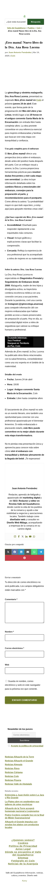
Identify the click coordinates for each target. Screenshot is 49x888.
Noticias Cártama (14, 772)
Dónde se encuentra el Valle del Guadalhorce (23, 853)
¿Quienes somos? (23, 840)
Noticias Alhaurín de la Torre (19, 757)
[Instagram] (15, 536)
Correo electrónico (14, 648)
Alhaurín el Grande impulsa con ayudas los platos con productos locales (22, 825)
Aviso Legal (23, 849)
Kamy (24, 881)
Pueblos (31, 28)
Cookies (23, 843)
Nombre (9, 632)
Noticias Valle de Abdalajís (18, 784)
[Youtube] (30, 536)
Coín (39, 28)
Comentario (11, 599)
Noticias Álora (12, 768)
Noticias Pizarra (13, 780)
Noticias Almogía (13, 764)
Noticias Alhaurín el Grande (19, 761)
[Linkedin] (26, 536)
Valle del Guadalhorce (16, 28)
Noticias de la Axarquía (23, 863)
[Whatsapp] (34, 536)
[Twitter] (22, 536)
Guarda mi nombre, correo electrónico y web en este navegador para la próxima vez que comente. (22, 685)
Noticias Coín (12, 776)
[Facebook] (19, 536)
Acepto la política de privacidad (27, 746)
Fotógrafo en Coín (23, 860)
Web (7, 665)
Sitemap (23, 857)
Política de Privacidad (23, 846)
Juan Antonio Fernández (20, 52)
